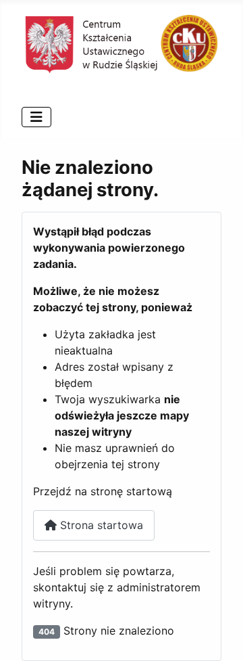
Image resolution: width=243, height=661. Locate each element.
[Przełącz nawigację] (36, 117)
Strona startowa (100, 525)
